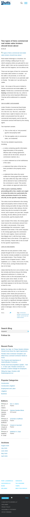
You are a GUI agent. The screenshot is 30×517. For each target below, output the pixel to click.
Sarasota (19, 480)
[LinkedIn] (6, 338)
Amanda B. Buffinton (16, 419)
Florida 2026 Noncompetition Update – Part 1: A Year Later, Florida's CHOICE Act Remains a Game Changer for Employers (14, 366)
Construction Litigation (8, 386)
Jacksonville (5, 483)
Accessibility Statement (9, 509)
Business (4, 393)
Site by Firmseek (6, 512)
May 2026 (4, 453)
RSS (26, 498)
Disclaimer (5, 504)
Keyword (4, 331)
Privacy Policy (6, 507)
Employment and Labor (8, 388)
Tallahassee (20, 483)
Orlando (4, 488)
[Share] (10, 312)
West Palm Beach (21, 488)
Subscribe (5, 498)
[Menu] (26, 3)
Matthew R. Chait (15, 431)
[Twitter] (4, 338)
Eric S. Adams (14, 404)
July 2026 (4, 448)
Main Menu (14, 0)
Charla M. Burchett (16, 425)
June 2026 (4, 451)
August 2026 (5, 445)
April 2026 (4, 456)
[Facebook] (22, 498)
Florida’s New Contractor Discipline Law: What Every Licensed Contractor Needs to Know (14, 355)
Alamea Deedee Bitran (17, 410)
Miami (3, 485)
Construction (5, 383)
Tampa (18, 485)
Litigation (4, 391)
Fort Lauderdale (7, 480)
